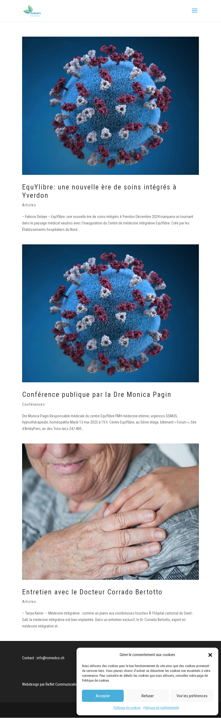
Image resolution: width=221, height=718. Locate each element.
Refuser (147, 695)
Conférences (33, 404)
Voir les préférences (192, 695)
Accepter (103, 695)
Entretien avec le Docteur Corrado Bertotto (92, 592)
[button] (210, 655)
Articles (29, 205)
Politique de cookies (127, 708)
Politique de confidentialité (161, 708)
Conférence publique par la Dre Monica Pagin (96, 394)
